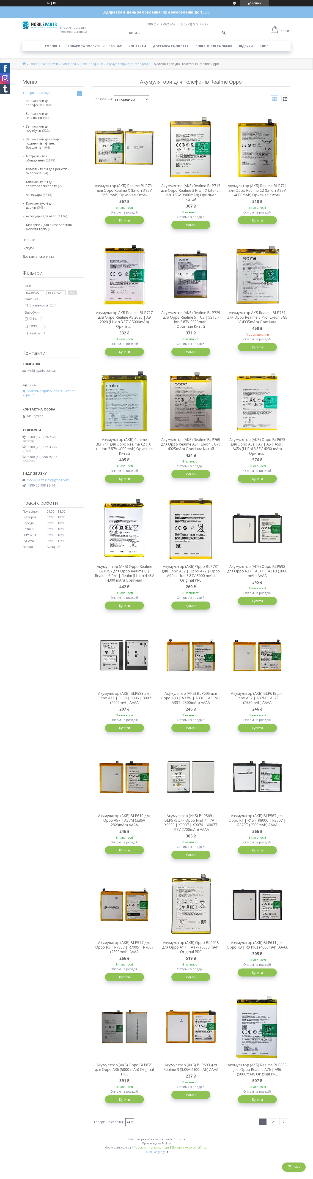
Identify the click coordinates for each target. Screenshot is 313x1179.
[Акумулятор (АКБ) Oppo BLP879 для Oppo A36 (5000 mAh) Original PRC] (124, 1027)
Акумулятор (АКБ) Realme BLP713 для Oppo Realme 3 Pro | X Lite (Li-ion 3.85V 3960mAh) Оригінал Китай (191, 192)
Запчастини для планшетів (38, 115)
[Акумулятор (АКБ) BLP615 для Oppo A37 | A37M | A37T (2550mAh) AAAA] (257, 655)
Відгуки (246, 46)
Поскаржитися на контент (151, 1147)
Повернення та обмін (213, 46)
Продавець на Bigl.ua (156, 1143)
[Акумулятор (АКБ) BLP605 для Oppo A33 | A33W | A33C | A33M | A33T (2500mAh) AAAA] (190, 655)
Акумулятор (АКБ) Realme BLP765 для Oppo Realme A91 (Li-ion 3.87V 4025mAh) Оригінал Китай (191, 444)
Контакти (137, 46)
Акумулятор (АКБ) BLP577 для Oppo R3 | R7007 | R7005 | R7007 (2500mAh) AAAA (124, 947)
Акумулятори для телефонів (128, 64)
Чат (297, 1167)
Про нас (115, 46)
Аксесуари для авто (41, 216)
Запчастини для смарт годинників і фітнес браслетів (43, 143)
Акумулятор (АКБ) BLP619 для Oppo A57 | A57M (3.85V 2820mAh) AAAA (124, 820)
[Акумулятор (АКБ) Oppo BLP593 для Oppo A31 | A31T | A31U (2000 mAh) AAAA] (257, 528)
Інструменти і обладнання (36, 158)
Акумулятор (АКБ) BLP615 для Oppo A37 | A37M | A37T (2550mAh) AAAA (257, 698)
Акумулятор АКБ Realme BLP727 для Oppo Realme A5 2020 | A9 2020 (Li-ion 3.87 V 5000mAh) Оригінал (124, 319)
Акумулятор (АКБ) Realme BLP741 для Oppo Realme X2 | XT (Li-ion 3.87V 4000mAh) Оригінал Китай (124, 446)
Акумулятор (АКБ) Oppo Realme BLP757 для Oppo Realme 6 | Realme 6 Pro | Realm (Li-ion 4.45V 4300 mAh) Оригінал (124, 573)
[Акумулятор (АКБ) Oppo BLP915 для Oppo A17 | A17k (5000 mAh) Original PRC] (190, 904)
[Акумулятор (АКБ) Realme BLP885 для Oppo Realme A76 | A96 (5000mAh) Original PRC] (257, 1027)
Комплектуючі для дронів (40, 205)
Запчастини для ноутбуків (38, 128)
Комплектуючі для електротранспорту (41, 184)
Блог (264, 46)
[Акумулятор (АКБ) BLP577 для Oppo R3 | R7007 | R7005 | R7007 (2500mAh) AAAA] (124, 904)
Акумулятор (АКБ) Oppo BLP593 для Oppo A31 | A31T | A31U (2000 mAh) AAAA (257, 571)
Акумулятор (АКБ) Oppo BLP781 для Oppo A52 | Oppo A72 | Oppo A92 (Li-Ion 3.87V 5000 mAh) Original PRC (191, 573)
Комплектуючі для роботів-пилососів (47, 171)
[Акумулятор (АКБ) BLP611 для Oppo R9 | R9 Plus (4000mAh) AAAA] (257, 904)
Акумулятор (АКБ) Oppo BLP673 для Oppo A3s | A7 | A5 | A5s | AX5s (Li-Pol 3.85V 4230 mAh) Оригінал (257, 446)
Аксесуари (34, 194)
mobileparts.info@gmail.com (48, 480)
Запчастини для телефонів (82, 64)
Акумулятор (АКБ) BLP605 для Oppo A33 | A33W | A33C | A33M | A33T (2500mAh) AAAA (191, 698)
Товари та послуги (84, 46)
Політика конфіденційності (190, 1147)
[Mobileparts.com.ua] (39, 25)
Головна (52, 46)
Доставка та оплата (171, 46)
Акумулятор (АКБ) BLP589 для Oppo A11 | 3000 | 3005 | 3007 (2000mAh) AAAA (124, 698)
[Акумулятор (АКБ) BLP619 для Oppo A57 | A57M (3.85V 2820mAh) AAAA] (124, 777)
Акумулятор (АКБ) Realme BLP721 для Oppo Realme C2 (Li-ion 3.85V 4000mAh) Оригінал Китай (257, 190)
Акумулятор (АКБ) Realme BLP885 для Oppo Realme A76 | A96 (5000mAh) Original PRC (257, 1069)
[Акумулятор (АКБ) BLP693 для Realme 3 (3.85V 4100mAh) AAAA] (190, 1027)
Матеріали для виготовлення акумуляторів (49, 227)
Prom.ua (179, 1139)
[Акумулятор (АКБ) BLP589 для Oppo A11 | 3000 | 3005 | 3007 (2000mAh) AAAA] (124, 655)
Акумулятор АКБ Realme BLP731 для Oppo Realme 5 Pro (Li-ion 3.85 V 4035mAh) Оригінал (257, 317)
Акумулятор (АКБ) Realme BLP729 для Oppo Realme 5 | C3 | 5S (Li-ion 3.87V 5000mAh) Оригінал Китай (190, 319)
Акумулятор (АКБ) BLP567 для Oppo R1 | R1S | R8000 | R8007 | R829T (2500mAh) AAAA (257, 820)
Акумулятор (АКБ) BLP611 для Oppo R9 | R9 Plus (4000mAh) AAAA (257, 944)
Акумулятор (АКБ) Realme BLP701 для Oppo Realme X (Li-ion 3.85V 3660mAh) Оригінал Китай (124, 190)
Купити (124, 220)
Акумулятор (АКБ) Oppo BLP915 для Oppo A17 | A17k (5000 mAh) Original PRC (191, 947)
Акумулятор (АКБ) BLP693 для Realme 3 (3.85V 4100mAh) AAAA (190, 1067)
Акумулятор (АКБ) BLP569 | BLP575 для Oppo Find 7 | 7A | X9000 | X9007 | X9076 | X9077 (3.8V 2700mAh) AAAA (190, 822)
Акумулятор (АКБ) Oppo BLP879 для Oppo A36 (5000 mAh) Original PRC (124, 1069)
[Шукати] (224, 33)
